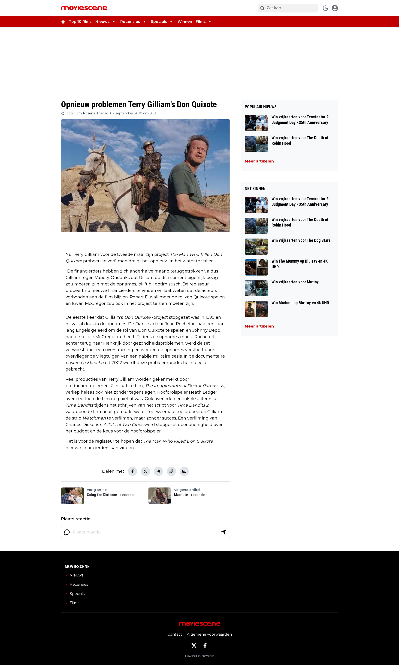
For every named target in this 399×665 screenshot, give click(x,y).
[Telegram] (158, 471)
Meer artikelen (259, 161)
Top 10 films (80, 21)
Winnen (185, 21)
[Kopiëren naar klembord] (171, 471)
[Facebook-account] (205, 645)
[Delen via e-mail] (184, 471)
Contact (174, 634)
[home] (63, 22)
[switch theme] (325, 8)
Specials (159, 21)
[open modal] (335, 8)
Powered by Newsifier (199, 655)
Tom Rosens (85, 113)
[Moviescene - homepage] (84, 8)
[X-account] (194, 645)
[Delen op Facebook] (132, 471)
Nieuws (102, 21)
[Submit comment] (223, 532)
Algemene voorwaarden (209, 634)
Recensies (130, 21)
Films (201, 21)
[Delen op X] (145, 471)
